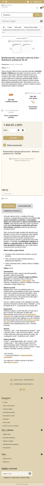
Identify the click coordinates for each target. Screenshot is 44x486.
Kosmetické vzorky (9, 416)
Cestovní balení (7, 409)
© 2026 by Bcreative (22, 484)
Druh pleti (6, 419)
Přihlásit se (37, 2)
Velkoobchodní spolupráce (11, 444)
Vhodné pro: (5, 64)
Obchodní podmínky (9, 437)
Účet (4, 454)
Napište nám (7, 434)
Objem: (4, 68)
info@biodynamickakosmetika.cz (23, 384)
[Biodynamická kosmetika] (9, 7)
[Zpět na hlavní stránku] (4, 27)
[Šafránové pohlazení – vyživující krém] (16, 48)
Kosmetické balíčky (9, 412)
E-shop (5, 402)
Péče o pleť (6, 422)
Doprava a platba (8, 441)
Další (33, 49)
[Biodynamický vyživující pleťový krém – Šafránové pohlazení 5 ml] (22, 170)
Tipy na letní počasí (9, 405)
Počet (5, 130)
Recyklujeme (7, 447)
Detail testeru (8, 194)
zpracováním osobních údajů (20, 477)
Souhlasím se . (17, 477)
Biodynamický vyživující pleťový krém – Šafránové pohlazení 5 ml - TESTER (21, 152)
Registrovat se (7, 458)
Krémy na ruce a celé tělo (10, 426)
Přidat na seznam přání (14, 145)
